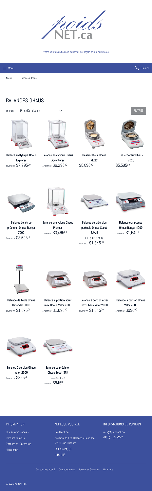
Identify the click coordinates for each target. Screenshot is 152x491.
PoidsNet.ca (20, 483)
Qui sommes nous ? (17, 432)
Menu (11, 68)
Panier (145, 68)
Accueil (9, 78)
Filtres (138, 110)
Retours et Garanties (18, 444)
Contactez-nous (15, 438)
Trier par (10, 110)
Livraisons (12, 450)
